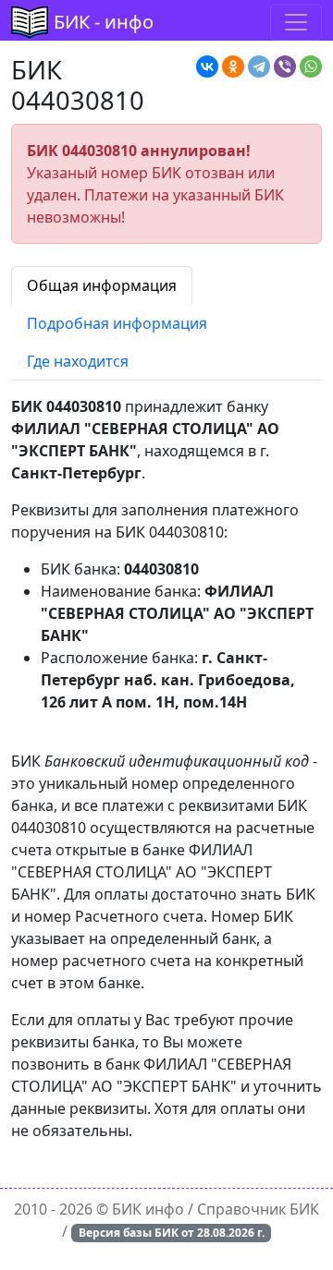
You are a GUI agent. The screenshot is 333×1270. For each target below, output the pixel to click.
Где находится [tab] (78, 361)
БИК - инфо (104, 21)
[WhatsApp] (311, 66)
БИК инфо (148, 1209)
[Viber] (285, 66)
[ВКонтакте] (207, 66)
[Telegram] (259, 66)
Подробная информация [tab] (117, 323)
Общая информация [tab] (102, 285)
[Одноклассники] (233, 66)
